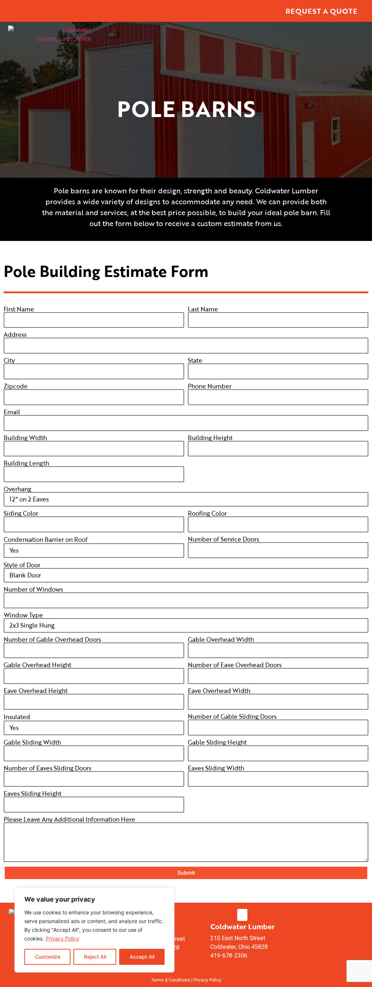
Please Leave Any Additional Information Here (69, 819)
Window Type (23, 615)
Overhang (17, 489)
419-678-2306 (228, 955)
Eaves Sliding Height (32, 793)
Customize (47, 957)
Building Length (26, 463)
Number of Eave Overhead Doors (235, 665)
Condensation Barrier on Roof (46, 539)
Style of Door (22, 565)
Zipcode (16, 386)
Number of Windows (33, 589)
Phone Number (209, 386)
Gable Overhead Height (37, 665)
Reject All (95, 957)
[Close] (166, 893)
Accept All (142, 957)
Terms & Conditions (170, 980)
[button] (242, 915)
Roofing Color (207, 513)
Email (12, 412)
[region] (94, 929)
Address (15, 334)
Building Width (25, 438)
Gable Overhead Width (221, 639)
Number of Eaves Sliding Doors (47, 768)
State (195, 360)
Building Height (210, 438)
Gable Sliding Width (32, 742)
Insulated (17, 717)
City (9, 360)
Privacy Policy (62, 938)
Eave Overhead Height (36, 691)
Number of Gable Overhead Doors (52, 639)
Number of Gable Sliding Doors (232, 716)
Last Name (203, 309)
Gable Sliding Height (217, 742)
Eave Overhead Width (219, 691)
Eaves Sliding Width (216, 768)
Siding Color (21, 513)
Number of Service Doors (223, 539)
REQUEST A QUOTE (321, 10)
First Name (19, 309)
